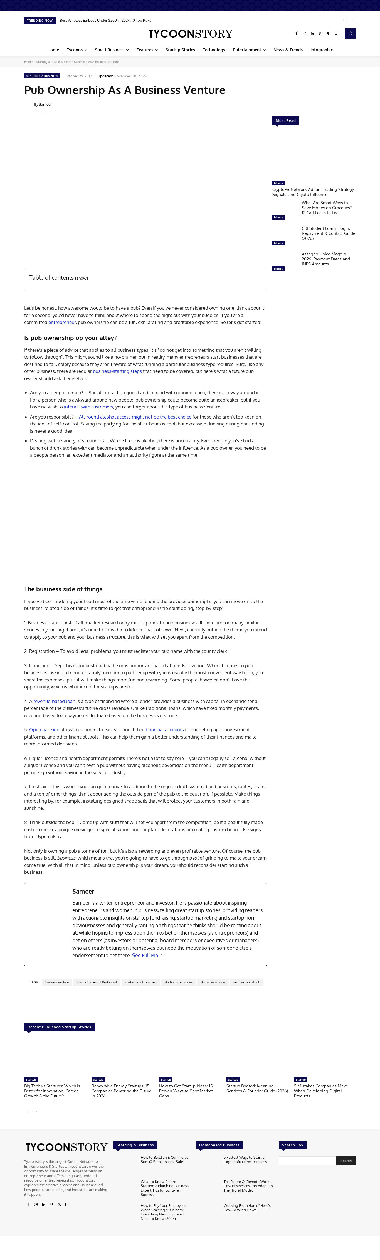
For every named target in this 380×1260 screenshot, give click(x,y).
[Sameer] (29, 104)
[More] (360, 104)
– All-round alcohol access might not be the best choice (133, 417)
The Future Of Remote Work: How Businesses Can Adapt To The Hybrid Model (248, 1185)
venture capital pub (246, 982)
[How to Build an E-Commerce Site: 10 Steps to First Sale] (124, 1165)
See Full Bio (145, 955)
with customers (96, 407)
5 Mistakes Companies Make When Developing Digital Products (321, 1091)
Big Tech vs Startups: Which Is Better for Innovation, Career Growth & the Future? (52, 1091)
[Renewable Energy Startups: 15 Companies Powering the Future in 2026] (122, 1057)
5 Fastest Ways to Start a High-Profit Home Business (245, 1159)
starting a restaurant (179, 982)
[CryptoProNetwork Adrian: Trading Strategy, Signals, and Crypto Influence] (314, 155)
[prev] (343, 20)
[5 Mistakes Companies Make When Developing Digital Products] (325, 1057)
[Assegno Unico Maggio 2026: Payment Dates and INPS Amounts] (284, 263)
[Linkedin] (312, 34)
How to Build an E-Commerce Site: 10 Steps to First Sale (164, 1159)
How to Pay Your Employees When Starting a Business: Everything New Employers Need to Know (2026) (163, 1212)
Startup (31, 1079)
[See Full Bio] (161, 955)
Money (278, 183)
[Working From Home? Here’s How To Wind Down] (207, 1214)
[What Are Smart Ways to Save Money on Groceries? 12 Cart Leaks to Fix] (284, 211)
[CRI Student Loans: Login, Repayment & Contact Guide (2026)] (284, 237)
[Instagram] (305, 34)
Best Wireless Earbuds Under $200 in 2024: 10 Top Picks (105, 20)
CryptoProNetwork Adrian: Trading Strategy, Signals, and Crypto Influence (313, 192)
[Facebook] (297, 34)
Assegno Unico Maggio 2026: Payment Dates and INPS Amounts (326, 259)
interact (72, 407)
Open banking (44, 729)
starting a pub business (141, 982)
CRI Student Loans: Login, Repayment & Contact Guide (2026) (328, 233)
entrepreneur (62, 322)
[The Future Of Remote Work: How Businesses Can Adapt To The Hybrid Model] (207, 1190)
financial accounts (165, 729)
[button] (350, 33)
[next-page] (36, 1112)
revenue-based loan (54, 701)
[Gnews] (336, 34)
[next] (352, 20)
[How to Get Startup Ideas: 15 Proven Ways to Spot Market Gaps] (190, 1057)
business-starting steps (117, 371)
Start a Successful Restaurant (97, 982)
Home (28, 62)
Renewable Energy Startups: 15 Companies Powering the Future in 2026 (121, 1091)
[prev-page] (27, 1112)
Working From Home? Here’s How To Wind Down (247, 1207)
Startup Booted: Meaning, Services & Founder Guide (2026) (257, 1088)
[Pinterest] (320, 34)
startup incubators (213, 982)
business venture (57, 982)
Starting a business (49, 62)
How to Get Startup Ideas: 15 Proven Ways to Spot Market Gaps (186, 1091)
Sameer (45, 104)
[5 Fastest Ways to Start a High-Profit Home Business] (207, 1165)
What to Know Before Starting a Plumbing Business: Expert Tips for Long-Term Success (165, 1188)
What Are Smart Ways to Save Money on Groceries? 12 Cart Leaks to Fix (327, 207)
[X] (328, 34)
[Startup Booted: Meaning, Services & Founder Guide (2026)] (257, 1057)
